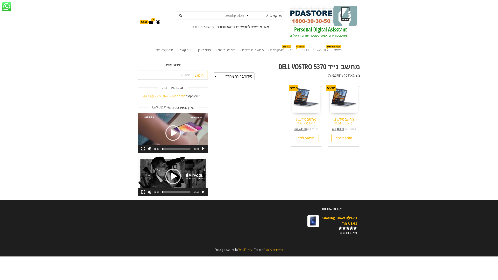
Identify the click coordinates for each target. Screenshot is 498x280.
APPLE (295, 49)
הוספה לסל (344, 138)
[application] (173, 133)
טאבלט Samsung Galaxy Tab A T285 (163, 96)
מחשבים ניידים (253, 50)
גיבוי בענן (205, 50)
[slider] (176, 149)
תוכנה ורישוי (227, 50)
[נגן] (203, 149)
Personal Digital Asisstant (320, 29)
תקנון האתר (164, 50)
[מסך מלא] (143, 149)
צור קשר (186, 50)
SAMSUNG (323, 49)
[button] (173, 133)
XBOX (306, 50)
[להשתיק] (149, 149)
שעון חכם (278, 49)
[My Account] (158, 21)
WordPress (245, 249)
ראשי (338, 50)
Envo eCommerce (273, 249)
